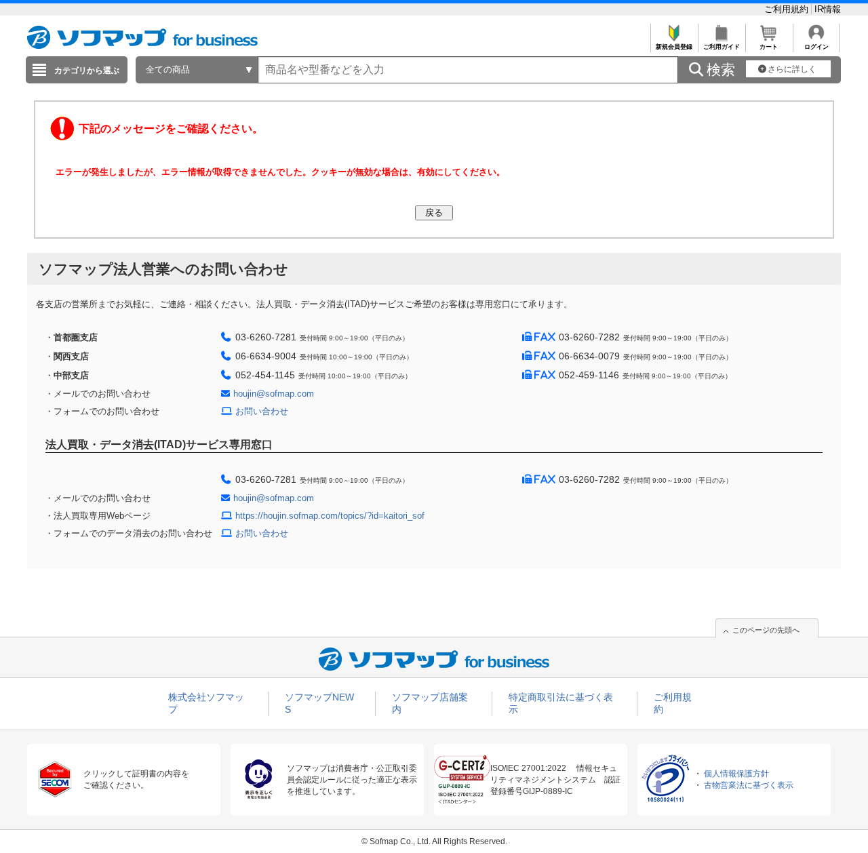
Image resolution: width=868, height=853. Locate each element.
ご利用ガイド (721, 46)
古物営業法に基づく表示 (748, 785)
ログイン (816, 46)
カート (769, 46)
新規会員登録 (674, 46)
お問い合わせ (261, 411)
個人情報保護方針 (736, 773)
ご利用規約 (787, 9)
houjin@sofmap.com (273, 394)
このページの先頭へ (766, 630)
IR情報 (827, 9)
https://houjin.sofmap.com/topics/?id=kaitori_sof (330, 516)
